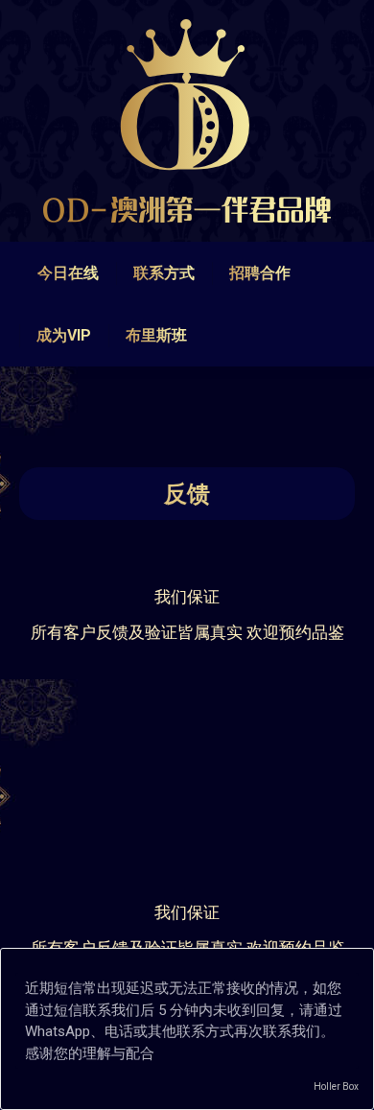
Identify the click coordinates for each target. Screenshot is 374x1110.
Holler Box (336, 1086)
